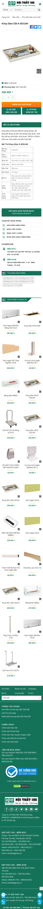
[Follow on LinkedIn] (31, 809)
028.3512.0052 (7, 877)
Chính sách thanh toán (10, 731)
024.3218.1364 (7, 844)
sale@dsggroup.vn (14, 853)
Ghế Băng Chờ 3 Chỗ (26, 278)
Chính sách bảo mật (9, 728)
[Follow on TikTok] (16, 809)
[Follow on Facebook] (7, 809)
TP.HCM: (31, 111)
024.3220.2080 (35, 844)
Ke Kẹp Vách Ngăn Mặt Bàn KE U (32, 466)
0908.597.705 (13, 880)
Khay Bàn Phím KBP (32, 326)
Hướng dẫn (19, 693)
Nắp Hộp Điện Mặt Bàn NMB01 (11, 534)
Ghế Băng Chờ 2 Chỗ (10, 278)
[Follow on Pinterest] (26, 809)
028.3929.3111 (10, 874)
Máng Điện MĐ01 (11, 396)
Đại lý (4, 693)
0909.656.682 (7, 762)
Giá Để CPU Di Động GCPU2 (10, 431)
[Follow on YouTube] (36, 809)
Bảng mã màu (20, 689)
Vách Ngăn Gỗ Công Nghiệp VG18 (11, 362)
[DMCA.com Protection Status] (21, 786)
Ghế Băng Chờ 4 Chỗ (10, 281)
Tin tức (31, 693)
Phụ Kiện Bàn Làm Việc (31, 17)
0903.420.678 (7, 755)
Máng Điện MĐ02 (32, 603)
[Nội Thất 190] (21, 4)
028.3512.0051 (31, 759)
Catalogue (32, 689)
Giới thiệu (5, 689)
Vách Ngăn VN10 (32, 533)
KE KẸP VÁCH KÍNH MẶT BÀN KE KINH (10, 466)
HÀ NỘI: (11, 111)
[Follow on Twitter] (21, 809)
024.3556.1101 (24, 841)
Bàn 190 (15, 17)
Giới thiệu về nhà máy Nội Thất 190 (15, 709)
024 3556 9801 (15, 908)
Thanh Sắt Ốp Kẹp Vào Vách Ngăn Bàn (11, 569)
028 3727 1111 (35, 908)
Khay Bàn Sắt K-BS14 (11, 603)
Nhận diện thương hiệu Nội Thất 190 (16, 716)
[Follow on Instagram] (11, 809)
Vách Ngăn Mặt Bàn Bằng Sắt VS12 (11, 327)
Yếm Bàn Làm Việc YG (32, 568)
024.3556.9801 (30, 753)
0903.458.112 (26, 847)
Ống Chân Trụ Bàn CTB (10, 636)
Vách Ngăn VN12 (32, 500)
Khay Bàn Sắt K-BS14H (32, 431)
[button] (3, 3)
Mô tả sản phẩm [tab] (11, 125)
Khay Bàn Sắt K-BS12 (11, 500)
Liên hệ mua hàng (9, 713)
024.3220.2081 (21, 844)
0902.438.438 (19, 850)
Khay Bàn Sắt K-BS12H (32, 397)
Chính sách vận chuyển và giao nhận (16, 735)
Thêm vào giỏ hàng (21, 104)
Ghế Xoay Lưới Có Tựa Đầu (13, 285)
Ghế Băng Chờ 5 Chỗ (26, 281)
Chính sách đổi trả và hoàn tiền (14, 738)
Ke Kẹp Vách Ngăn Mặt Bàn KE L (32, 362)
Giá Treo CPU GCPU (10, 670)
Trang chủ (5, 17)
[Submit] (39, 10)
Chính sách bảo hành (10, 742)
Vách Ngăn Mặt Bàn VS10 (32, 636)
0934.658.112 (7, 850)
